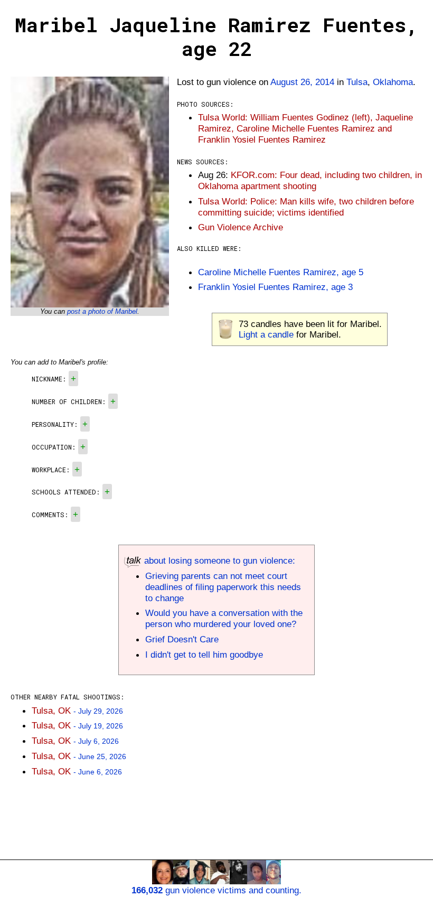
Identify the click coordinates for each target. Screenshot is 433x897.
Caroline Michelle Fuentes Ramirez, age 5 (280, 272)
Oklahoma (393, 82)
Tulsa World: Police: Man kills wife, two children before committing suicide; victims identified (306, 207)
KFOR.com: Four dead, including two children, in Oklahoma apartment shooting (310, 180)
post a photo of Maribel (102, 311)
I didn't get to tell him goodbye (204, 654)
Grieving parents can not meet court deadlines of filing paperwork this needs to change (223, 587)
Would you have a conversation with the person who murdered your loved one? (224, 618)
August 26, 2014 (302, 82)
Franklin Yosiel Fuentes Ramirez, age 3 (275, 287)
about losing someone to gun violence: (218, 560)
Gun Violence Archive (240, 227)
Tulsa (357, 82)
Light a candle (266, 334)
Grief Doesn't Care (182, 639)
